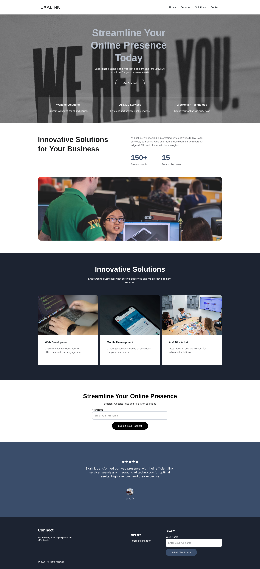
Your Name (97, 409)
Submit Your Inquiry (181, 552)
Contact (215, 7)
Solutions (200, 7)
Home (172, 7)
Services (185, 7)
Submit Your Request (130, 425)
